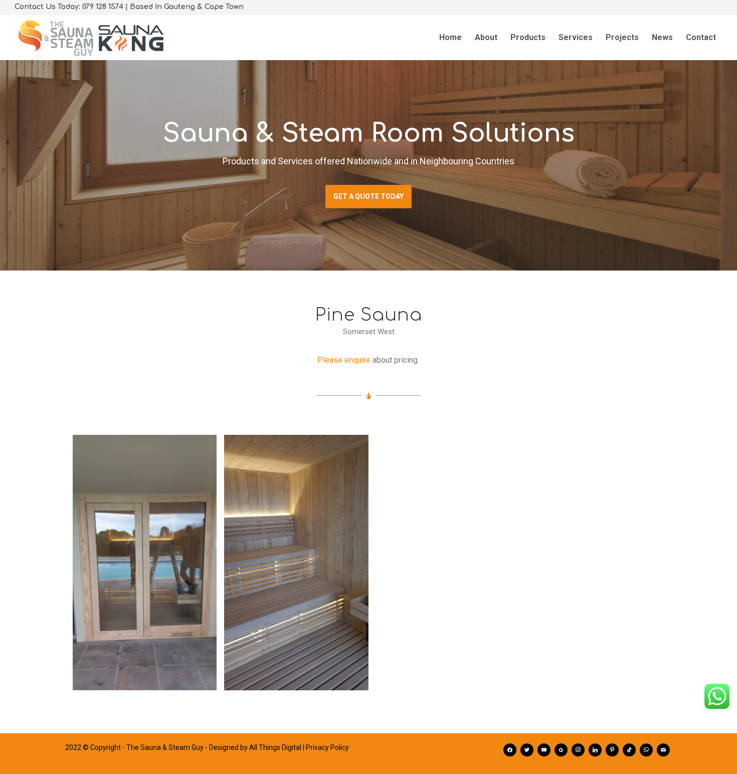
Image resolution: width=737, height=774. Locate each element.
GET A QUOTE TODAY (368, 196)
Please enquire (344, 360)
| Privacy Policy (326, 747)
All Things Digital (275, 747)
